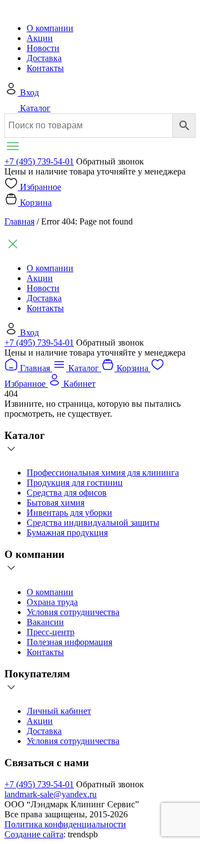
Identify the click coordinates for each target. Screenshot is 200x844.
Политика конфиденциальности (65, 824)
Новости (43, 48)
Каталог (35, 108)
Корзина (36, 202)
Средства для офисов (67, 492)
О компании (50, 28)
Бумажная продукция (67, 532)
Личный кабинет (59, 711)
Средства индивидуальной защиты (93, 522)
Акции (40, 38)
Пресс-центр (50, 632)
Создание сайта (33, 834)
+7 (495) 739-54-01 (39, 161)
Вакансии (45, 622)
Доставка (44, 58)
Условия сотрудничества (73, 612)
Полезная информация (69, 642)
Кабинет (79, 383)
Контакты (45, 68)
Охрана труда (52, 602)
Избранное (40, 187)
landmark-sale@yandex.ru (50, 794)
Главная (19, 221)
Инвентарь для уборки (69, 512)
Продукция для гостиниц (75, 482)
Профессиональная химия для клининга (103, 472)
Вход (29, 92)
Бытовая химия (55, 502)
